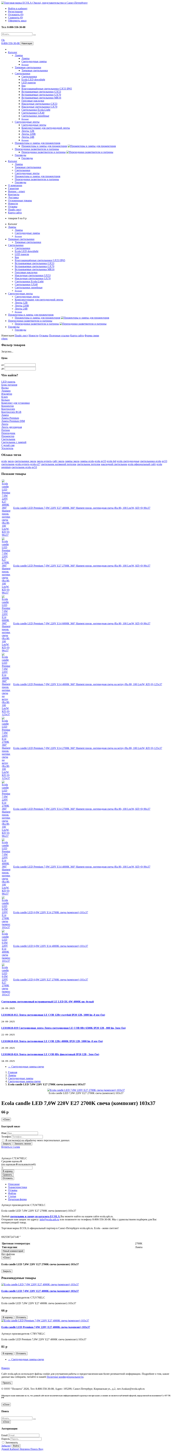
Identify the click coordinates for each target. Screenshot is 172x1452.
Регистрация (15, 11)
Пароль (5, 1438)
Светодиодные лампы (34, 61)
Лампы (19, 55)
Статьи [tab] (12, 1196)
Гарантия (13, 188)
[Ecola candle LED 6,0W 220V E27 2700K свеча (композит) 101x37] (6, 994)
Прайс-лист (14, 209)
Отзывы (12, 206)
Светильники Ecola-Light (36, 109)
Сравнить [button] (7, 1174)
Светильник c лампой (13, 442)
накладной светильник (114, 464)
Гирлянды (20, 155)
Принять (7, 1383)
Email (4, 1435)
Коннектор (7, 405)
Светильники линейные (35, 115)
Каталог (12, 52)
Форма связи (91, 335)
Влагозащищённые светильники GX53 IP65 (47, 88)
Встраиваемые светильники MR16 (41, 97)
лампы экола (72, 461)
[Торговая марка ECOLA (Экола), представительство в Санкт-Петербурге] (44, 2)
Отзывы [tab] (12, 1190)
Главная (12, 1072)
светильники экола (25, 461)
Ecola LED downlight (33, 79)
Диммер (6, 390)
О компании (15, 185)
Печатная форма (17, 1199)
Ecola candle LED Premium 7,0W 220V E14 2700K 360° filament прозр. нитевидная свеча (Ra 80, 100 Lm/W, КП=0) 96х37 (81, 808)
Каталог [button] (12, 161)
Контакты (13, 194)
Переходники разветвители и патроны (37, 149)
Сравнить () (15, 17)
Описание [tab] (14, 1184)
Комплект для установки (15, 402)
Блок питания (9, 384)
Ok (3, 40)
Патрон (5, 430)
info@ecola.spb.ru (49, 1219)
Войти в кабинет (17, 8)
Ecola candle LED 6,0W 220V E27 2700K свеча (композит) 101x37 (50, 979)
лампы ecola (87, 461)
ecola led (111, 461)
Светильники (22, 73)
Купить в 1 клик (10, 1146)
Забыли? (6, 1445)
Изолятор (6, 393)
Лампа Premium (10, 418)
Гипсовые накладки (33, 100)
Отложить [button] (8, 1178)
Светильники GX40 (33, 112)
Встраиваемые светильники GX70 (41, 94)
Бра (24, 85)
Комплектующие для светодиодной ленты (46, 127)
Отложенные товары (20, 200)
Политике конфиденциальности (65, 1376)
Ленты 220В (29, 134)
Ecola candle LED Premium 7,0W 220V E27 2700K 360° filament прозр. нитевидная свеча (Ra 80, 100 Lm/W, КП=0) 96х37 (81, 565)
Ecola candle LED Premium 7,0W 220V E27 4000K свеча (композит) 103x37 (45, 1327)
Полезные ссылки (59, 335)
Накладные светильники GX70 (39, 106)
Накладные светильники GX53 (39, 103)
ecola (4, 461)
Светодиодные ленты (27, 121)
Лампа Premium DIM (13, 421)
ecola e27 (35, 464)
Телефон (6, 1136)
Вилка (5, 387)
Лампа (5, 415)
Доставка (13, 197)
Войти (16, 1446)
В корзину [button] (8, 1171)
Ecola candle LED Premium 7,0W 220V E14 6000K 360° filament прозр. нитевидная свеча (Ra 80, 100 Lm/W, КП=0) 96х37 (81, 623)
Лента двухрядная (11, 427)
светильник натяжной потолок (58, 464)
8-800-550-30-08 (10, 43)
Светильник (8, 439)
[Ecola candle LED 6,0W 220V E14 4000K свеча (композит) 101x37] (6, 960)
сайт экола (58, 461)
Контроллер (8, 409)
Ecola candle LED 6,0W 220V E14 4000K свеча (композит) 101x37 (50, 946)
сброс (4, 338)
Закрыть (7, 1143)
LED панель (8, 381)
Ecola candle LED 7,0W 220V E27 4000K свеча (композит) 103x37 (40, 1291)
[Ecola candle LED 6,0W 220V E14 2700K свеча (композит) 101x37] (6, 927)
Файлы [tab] (12, 1193)
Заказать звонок (22, 1143)
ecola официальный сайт (142, 464)
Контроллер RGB (11, 412)
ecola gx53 (100, 461)
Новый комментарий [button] (13, 1251)
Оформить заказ (17, 20)
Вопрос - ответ (16, 191)
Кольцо (5, 399)
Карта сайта (15, 212)
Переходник (8, 433)
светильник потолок (88, 464)
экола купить (44, 461)
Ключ (4, 396)
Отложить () (15, 14)
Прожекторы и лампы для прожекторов (37, 143)
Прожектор (7, 436)
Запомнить (11, 1442)
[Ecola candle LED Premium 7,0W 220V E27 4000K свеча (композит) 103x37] (45, 1320)
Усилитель (7, 448)
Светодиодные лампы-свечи (26, 1066)
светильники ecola (150, 461)
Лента (4, 424)
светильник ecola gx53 (24, 467)
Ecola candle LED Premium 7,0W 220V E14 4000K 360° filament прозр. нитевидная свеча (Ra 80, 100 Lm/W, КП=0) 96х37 (81, 866)
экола (11, 461)
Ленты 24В (28, 137)
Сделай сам (7, 445)
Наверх (5, 1368)
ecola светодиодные (128, 461)
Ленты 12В (28, 131)
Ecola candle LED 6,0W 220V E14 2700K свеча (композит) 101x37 (50, 912)
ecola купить (22, 464)
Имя (3, 1133)
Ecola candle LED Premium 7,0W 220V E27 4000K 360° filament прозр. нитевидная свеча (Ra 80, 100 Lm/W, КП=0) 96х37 (81, 507)
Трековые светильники (28, 67)
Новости (13, 203)
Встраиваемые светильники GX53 (41, 91)
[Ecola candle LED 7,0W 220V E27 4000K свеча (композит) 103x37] (40, 1284)
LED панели (29, 82)
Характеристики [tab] (17, 1187)
